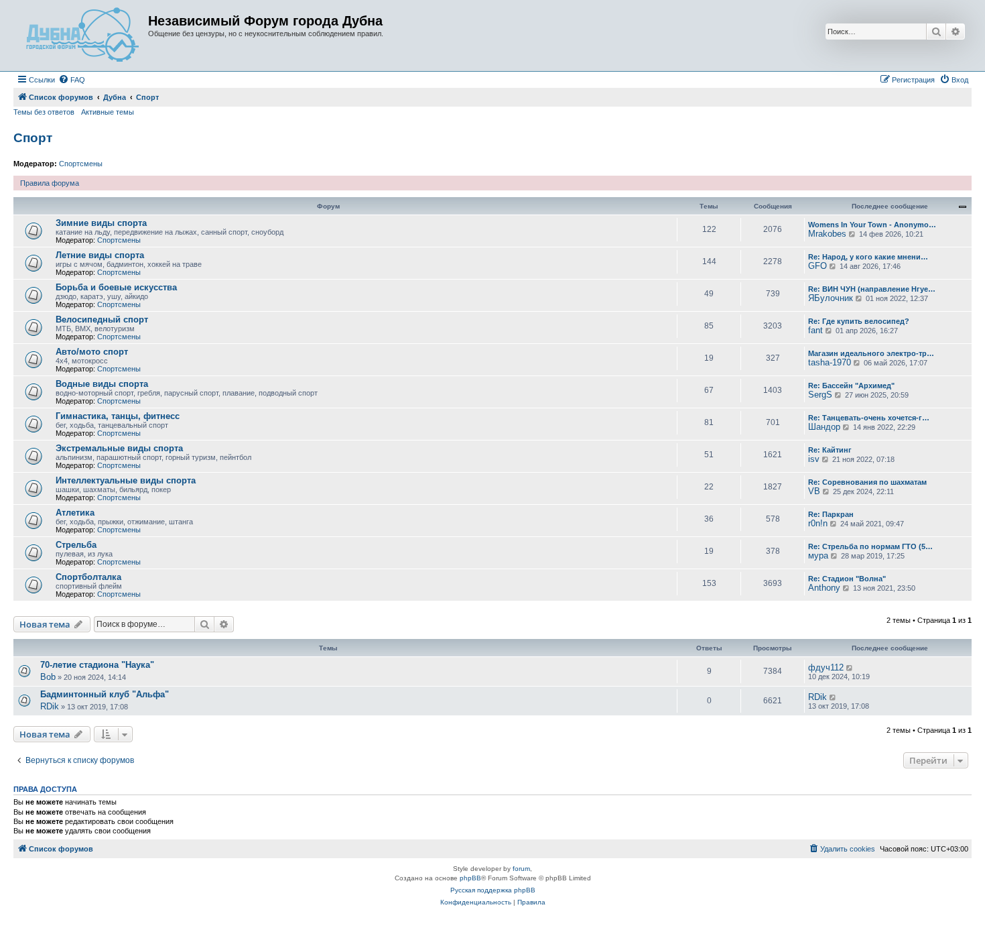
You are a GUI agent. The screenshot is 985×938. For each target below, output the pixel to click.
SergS (820, 395)
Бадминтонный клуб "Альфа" (104, 694)
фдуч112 (826, 667)
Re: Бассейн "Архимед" (851, 386)
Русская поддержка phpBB (492, 890)
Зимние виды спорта (101, 223)
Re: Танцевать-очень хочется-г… (868, 418)
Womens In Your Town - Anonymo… (872, 225)
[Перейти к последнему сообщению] (850, 668)
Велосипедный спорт (102, 319)
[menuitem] (71, 80)
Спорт (32, 138)
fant (815, 330)
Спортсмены (81, 164)
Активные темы (107, 112)
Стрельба (76, 545)
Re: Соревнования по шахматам (867, 482)
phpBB (470, 878)
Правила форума (49, 183)
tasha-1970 (829, 362)
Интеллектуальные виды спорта (126, 480)
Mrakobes (827, 234)
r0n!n (818, 523)
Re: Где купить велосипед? (858, 321)
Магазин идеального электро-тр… (871, 353)
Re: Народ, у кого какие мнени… (868, 257)
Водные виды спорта (102, 384)
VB (814, 491)
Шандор (824, 427)
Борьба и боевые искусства (116, 287)
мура (818, 555)
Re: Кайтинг (830, 450)
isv (813, 459)
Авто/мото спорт (92, 352)
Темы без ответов (43, 112)
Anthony (824, 588)
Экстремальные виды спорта (119, 448)
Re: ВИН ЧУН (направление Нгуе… (871, 289)
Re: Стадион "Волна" (847, 579)
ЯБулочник (830, 298)
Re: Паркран (831, 514)
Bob (48, 677)
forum (521, 868)
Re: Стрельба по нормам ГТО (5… (870, 546)
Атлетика (75, 513)
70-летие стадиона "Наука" (97, 665)
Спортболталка (88, 577)
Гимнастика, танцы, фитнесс (118, 416)
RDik (49, 706)
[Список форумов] (82, 35)
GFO (817, 266)
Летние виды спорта (100, 255)
